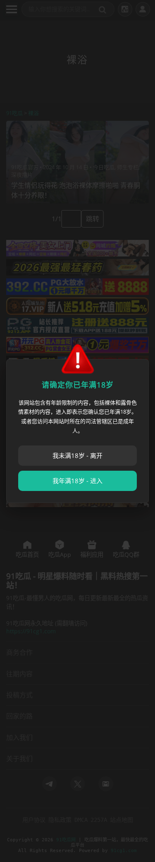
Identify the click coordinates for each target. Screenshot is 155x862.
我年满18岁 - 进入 (77, 480)
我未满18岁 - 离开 (77, 455)
